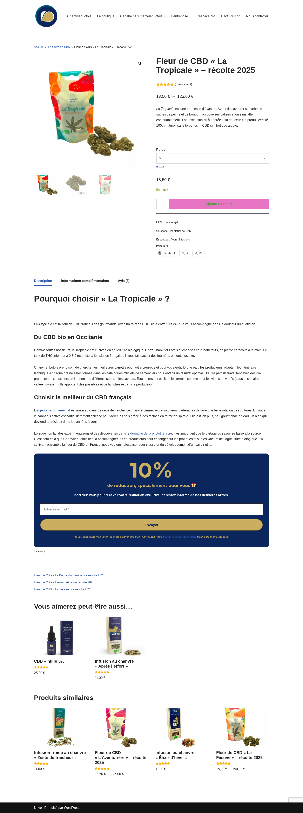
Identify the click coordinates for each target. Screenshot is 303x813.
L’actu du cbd (230, 16)
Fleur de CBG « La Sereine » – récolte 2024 (63, 589)
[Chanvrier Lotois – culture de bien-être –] (46, 16)
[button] (164, 16)
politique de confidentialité (179, 536)
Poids (160, 149)
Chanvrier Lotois (79, 16)
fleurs (174, 239)
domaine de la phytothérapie (151, 433)
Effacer (160, 166)
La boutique (105, 16)
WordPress (72, 807)
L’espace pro (205, 16)
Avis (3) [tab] (123, 281)
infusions (184, 239)
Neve (38, 807)
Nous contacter (257, 16)
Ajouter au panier (219, 204)
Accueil (38, 46)
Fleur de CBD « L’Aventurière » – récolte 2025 (64, 582)
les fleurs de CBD (58, 46)
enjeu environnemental (53, 410)
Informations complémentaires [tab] (85, 281)
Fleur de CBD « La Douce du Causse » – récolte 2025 (69, 575)
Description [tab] (43, 281)
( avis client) (183, 84)
